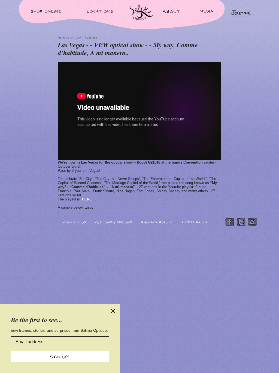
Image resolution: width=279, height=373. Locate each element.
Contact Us (74, 222)
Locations (100, 11)
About (171, 11)
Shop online (46, 11)
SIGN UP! (60, 356)
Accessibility (194, 222)
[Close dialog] (113, 311)
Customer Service (113, 222)
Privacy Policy (156, 222)
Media (207, 11)
